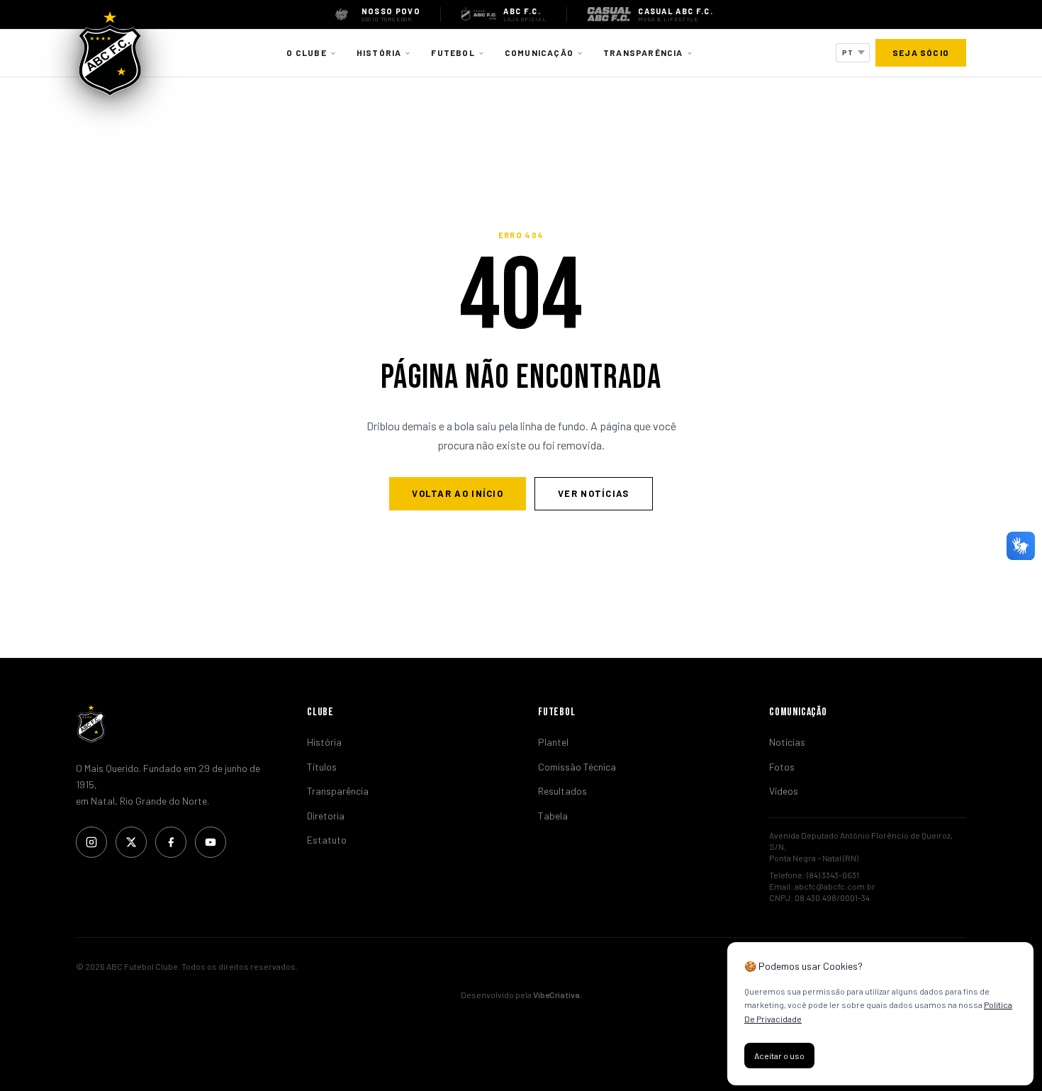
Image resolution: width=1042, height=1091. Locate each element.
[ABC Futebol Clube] (174, 724)
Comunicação (539, 52)
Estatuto (327, 840)
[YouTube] (210, 842)
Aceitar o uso (779, 1056)
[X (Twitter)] (131, 842)
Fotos (782, 767)
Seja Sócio (920, 52)
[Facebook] (170, 842)
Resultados (562, 791)
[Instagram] (91, 842)
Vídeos (783, 791)
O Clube (306, 52)
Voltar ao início (457, 493)
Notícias (787, 742)
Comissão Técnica (577, 767)
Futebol (452, 52)
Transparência (643, 52)
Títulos (322, 767)
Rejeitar (851, 1056)
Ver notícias (593, 493)
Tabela (553, 816)
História (379, 52)
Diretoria (325, 816)
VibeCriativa (556, 995)
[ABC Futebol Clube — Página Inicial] (110, 53)
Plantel (553, 742)
